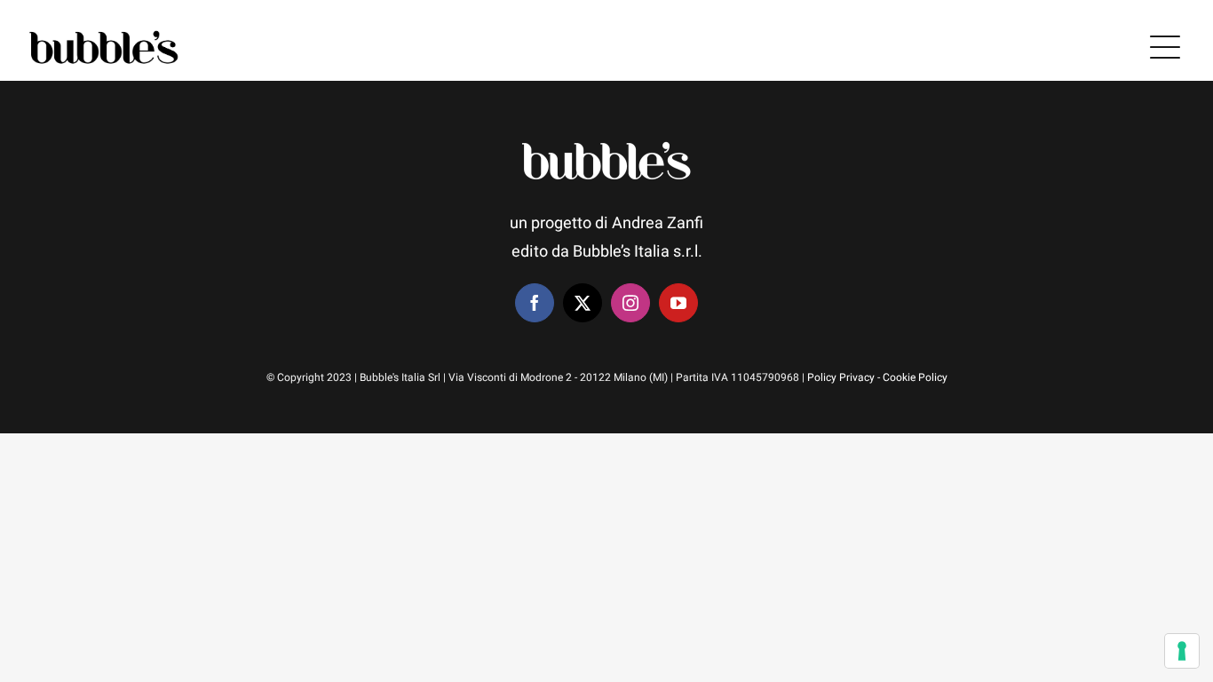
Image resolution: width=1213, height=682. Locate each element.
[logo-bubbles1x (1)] (104, 32)
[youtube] (678, 302)
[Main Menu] (1165, 47)
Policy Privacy (841, 377)
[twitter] (582, 302)
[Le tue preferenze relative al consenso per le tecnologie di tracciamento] (1182, 651)
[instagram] (630, 302)
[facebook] (534, 302)
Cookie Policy (915, 377)
